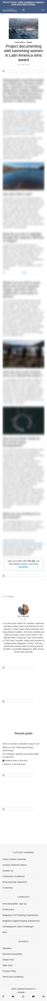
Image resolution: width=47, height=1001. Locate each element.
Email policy (8, 909)
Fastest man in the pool (15, 760)
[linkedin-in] (44, 996)
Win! (5, 932)
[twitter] (13, 996)
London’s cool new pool (14, 764)
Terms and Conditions (13, 977)
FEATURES (20, 42)
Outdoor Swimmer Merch (15, 865)
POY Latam (21, 128)
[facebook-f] (3, 996)
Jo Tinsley (9, 596)
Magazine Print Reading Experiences (20, 915)
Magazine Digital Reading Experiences (21, 921)
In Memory (8, 888)
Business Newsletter (12, 954)
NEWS (29, 42)
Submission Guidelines (14, 876)
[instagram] (23, 996)
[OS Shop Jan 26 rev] (17, 712)
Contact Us (8, 870)
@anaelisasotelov (34, 543)
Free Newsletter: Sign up (14, 904)
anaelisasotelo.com (12, 543)
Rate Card (7, 965)
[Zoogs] (23, 273)
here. (29, 158)
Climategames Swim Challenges (18, 926)
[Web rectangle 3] (17, 786)
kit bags (31, 4)
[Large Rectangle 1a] (17, 820)
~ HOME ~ (21, 992)
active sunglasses (26, 2)
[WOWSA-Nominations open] (17, 678)
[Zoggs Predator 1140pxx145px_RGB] (23, 72)
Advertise (7, 948)
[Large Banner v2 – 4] (23, 581)
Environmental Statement (15, 882)
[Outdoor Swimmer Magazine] (9, 10)
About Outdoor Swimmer (14, 859)
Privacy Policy (9, 971)
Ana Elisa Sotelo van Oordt (29, 111)
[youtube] (33, 996)
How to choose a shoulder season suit (21, 744)
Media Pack (8, 960)
